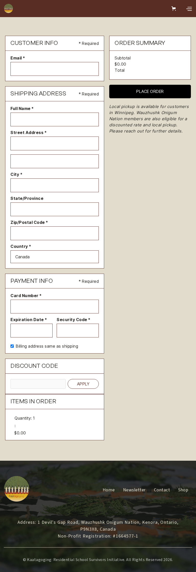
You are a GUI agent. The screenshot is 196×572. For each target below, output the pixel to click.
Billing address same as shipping (47, 346)
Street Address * (28, 132)
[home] (8, 8)
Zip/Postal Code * (29, 222)
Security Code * (74, 320)
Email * (17, 58)
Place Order (150, 91)
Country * (20, 246)
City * (16, 174)
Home (109, 490)
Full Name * (22, 108)
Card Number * (26, 296)
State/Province (26, 198)
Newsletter (134, 490)
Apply (83, 383)
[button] (175, 8)
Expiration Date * (28, 320)
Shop (183, 490)
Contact (162, 490)
